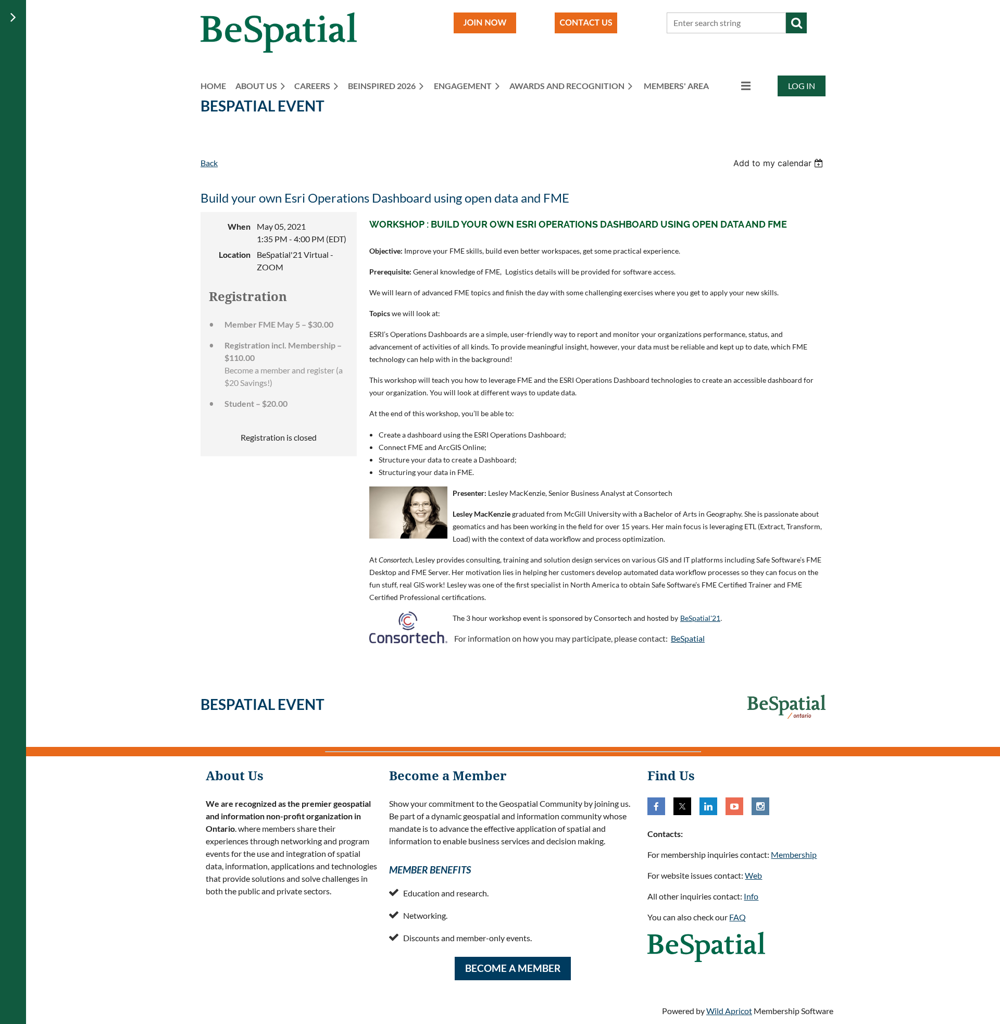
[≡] (735, 86)
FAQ (737, 917)
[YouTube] (734, 806)
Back (209, 163)
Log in (801, 86)
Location (235, 254)
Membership (794, 854)
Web (753, 875)
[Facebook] (656, 806)
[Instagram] (760, 806)
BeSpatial (688, 638)
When (239, 226)
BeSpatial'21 (700, 618)
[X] (682, 806)
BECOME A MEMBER (512, 968)
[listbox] (779, 163)
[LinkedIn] (708, 806)
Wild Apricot (729, 1011)
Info (751, 896)
